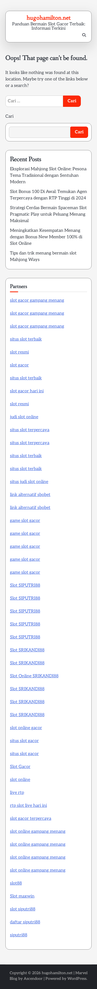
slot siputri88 (22, 909)
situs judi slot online (29, 481)
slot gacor (19, 365)
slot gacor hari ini (27, 391)
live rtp (17, 792)
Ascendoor (33, 978)
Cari (9, 116)
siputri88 (18, 935)
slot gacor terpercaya (30, 818)
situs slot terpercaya (29, 430)
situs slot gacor (24, 740)
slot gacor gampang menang (37, 300)
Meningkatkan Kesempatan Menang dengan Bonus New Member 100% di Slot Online (46, 237)
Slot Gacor (20, 766)
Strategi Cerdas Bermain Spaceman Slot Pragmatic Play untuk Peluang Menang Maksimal (48, 214)
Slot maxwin (22, 896)
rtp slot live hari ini (28, 805)
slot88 (16, 883)
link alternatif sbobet (30, 494)
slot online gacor (26, 727)
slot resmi (19, 352)
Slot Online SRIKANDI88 (34, 676)
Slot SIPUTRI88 (25, 585)
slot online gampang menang (37, 831)
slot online (20, 779)
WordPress (76, 978)
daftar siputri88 (25, 922)
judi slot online (24, 417)
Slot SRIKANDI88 (27, 650)
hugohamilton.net (49, 17)
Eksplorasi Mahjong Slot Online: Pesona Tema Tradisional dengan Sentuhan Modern (48, 175)
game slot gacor (25, 520)
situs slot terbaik (26, 339)
